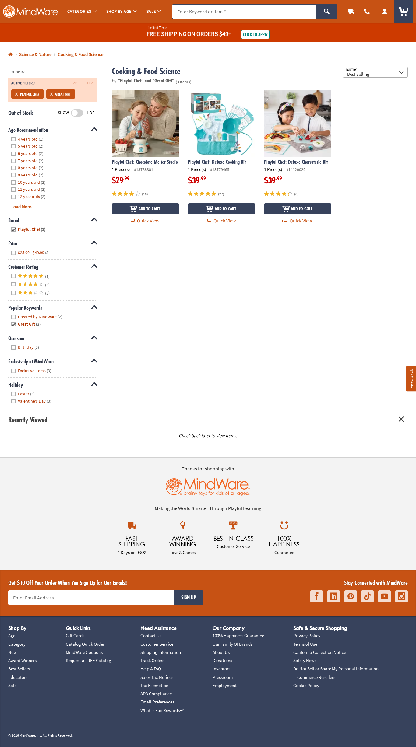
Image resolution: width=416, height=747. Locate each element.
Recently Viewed (27, 419)
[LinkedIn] (333, 596)
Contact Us (150, 635)
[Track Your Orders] (351, 11)
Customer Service (156, 644)
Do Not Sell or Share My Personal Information (336, 669)
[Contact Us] (367, 11)
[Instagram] (401, 596)
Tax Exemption (154, 685)
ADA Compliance (156, 693)
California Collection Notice (319, 652)
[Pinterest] (350, 596)
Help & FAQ (150, 669)
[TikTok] (367, 596)
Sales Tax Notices (156, 677)
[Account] (384, 11)
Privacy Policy (306, 635)
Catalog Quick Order (85, 644)
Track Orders (152, 660)
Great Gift (63, 94)
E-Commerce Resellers (314, 677)
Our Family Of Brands (232, 644)
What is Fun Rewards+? (162, 710)
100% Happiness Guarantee (238, 635)
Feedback (411, 378)
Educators (17, 677)
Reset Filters (83, 83)
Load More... (23, 206)
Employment (225, 685)
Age (11, 635)
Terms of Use (305, 644)
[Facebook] (316, 596)
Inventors (221, 669)
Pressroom (223, 677)
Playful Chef (29, 94)
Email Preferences (157, 702)
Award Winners (22, 660)
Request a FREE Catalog (88, 660)
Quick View (147, 221)
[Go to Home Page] (10, 55)
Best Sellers (19, 669)
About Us (221, 652)
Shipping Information (160, 652)
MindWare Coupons (84, 652)
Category (17, 644)
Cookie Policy (306, 685)
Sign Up (188, 597)
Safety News (304, 660)
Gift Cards (75, 635)
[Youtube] (384, 596)
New (12, 652)
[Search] (326, 11)
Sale (12, 685)
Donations (222, 660)
